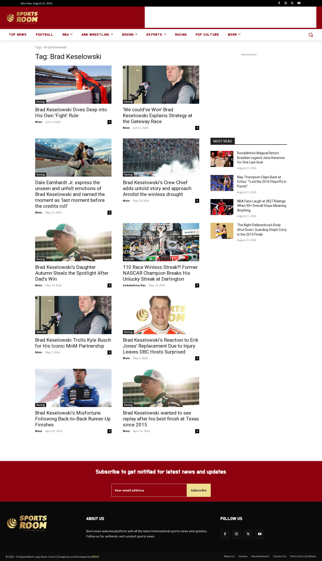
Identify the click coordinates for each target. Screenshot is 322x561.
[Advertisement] (230, 17)
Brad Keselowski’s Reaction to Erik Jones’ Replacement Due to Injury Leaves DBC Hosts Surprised (160, 346)
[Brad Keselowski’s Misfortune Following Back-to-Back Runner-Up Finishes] (73, 388)
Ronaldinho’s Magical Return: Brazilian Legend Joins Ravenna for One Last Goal (261, 157)
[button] (310, 34)
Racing (41, 101)
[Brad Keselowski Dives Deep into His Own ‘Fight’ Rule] (73, 85)
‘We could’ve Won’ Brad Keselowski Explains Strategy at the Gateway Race (157, 115)
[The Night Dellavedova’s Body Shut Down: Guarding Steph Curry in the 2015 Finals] (222, 231)
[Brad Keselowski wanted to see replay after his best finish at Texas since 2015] (161, 388)
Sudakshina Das (134, 285)
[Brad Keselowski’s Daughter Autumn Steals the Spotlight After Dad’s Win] (73, 242)
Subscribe (198, 490)
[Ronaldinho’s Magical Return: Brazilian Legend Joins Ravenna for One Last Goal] (222, 159)
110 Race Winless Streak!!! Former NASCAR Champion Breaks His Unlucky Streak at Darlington (160, 273)
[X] (292, 3)
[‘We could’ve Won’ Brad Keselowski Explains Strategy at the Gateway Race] (161, 85)
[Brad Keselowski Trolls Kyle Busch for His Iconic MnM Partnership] (73, 315)
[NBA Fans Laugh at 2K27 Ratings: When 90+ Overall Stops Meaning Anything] (222, 207)
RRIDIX (95, 556)
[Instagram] (286, 3)
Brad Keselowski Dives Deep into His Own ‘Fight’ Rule (71, 112)
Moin (38, 122)
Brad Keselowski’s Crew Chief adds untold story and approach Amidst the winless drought (157, 188)
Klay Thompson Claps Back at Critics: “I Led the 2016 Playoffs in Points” (261, 181)
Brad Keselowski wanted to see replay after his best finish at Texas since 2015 (161, 419)
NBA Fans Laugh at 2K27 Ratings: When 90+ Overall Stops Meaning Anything (261, 205)
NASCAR (129, 259)
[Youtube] (298, 3)
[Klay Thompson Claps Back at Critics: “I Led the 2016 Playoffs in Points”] (222, 183)
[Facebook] (279, 3)
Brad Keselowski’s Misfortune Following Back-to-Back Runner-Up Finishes (73, 419)
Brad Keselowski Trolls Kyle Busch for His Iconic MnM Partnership (73, 343)
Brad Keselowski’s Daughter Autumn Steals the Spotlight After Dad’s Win (71, 273)
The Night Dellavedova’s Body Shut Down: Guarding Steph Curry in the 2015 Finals (262, 229)
